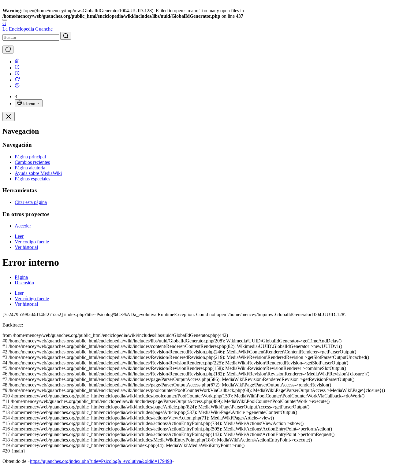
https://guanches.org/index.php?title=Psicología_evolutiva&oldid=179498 (101, 461)
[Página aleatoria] (17, 86)
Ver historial (26, 247)
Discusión (24, 282)
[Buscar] (65, 36)
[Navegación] (4, 20)
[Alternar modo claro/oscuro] (7, 50)
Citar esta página (31, 202)
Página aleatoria (30, 167)
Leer (19, 236)
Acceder (23, 225)
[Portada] (17, 61)
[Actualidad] (17, 73)
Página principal (30, 156)
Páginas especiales (32, 178)
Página (21, 277)
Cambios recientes (32, 162)
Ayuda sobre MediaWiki (38, 173)
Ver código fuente (32, 241)
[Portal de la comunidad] (17, 67)
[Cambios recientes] (17, 80)
